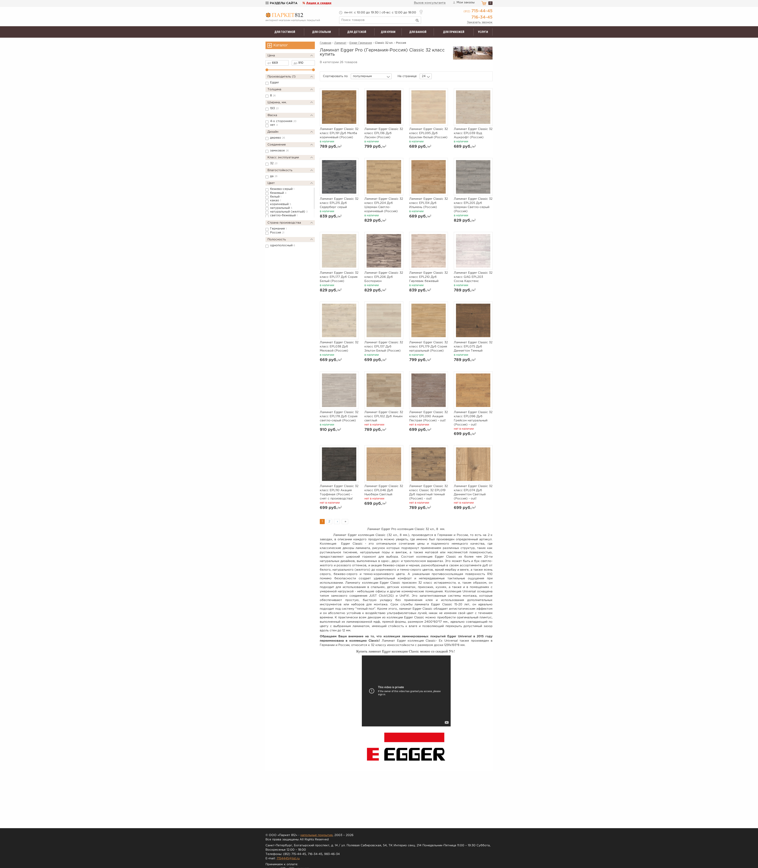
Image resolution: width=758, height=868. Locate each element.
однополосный (282, 245)
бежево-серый (282, 189)
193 (274, 108)
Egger (274, 82)
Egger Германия (360, 43)
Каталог (280, 45)
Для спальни (321, 32)
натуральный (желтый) (289, 211)
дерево (277, 137)
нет (274, 125)
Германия (278, 228)
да (274, 176)
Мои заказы (466, 2)
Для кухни (388, 32)
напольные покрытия (316, 835)
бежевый (278, 193)
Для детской (356, 32)
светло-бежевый (283, 215)
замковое (279, 150)
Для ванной (417, 32)
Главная (325, 43)
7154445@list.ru (288, 858)
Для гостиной (284, 32)
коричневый (280, 204)
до (295, 63)
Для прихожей (453, 32)
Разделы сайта (283, 3)
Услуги (483, 32)
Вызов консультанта (430, 3)
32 (273, 163)
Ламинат (340, 43)
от (269, 63)
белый (275, 196)
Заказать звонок (480, 22)
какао (275, 200)
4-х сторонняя (283, 121)
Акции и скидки (318, 3)
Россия (277, 232)
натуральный (281, 208)
